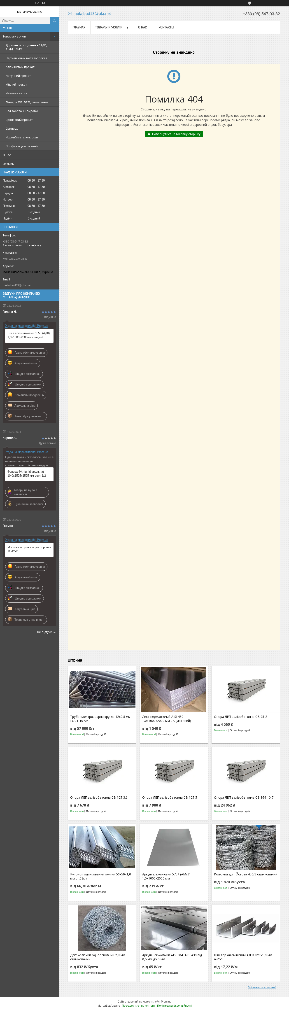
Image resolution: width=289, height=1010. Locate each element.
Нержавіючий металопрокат (26, 58)
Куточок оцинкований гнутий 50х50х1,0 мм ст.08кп (100, 876)
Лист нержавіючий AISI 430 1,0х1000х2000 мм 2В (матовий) (166, 719)
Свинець (12, 128)
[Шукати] (54, 20)
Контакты (166, 27)
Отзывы (8, 164)
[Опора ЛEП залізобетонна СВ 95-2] (246, 689)
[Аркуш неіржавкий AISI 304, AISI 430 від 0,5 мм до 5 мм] (174, 928)
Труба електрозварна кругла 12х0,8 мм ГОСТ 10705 (100, 719)
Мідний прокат (16, 84)
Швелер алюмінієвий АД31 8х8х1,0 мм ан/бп (243, 957)
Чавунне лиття (16, 93)
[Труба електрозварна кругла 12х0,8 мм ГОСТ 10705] (102, 689)
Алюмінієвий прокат (20, 67)
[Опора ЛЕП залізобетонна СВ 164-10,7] (246, 770)
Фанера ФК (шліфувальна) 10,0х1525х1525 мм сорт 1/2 (26, 473)
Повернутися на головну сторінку (176, 134)
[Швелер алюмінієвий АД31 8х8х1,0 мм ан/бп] (246, 928)
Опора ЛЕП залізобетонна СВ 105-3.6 (99, 797)
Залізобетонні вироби (22, 111)
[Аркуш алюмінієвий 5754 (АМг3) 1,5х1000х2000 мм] (174, 847)
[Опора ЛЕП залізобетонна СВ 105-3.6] (102, 770)
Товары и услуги (14, 36)
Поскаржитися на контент (138, 1005)
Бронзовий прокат (19, 120)
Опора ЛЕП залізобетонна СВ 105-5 (169, 797)
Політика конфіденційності (174, 1005)
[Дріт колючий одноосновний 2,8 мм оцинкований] (102, 928)
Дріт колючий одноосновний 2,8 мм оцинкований (97, 957)
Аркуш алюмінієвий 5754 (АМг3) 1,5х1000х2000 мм (166, 876)
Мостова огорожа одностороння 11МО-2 (29, 549)
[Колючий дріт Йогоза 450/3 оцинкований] (246, 847)
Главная (79, 27)
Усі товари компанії (262, 987)
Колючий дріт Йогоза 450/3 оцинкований (245, 874)
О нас (7, 155)
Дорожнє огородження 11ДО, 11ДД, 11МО (26, 47)
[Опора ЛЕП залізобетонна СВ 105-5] (174, 770)
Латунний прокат (18, 76)
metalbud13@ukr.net (17, 285)
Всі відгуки (44, 632)
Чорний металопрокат (22, 137)
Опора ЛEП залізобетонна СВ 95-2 (240, 717)
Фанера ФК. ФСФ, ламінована (27, 102)
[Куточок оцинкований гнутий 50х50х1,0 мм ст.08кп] (102, 847)
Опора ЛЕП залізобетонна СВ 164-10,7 (243, 797)
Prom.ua (166, 1001)
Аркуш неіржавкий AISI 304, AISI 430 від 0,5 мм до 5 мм (172, 957)
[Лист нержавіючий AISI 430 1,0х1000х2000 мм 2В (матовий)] (174, 689)
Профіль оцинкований (22, 146)
